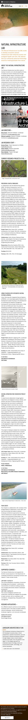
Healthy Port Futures (6, 614)
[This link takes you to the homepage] (6, 6)
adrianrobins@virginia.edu (8, 150)
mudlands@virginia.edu (14, 134)
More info (8, 714)
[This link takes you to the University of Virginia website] (8, 2)
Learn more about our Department (12, 648)
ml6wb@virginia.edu (13, 138)
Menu (20, 6)
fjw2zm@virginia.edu (7, 153)
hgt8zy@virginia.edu (7, 147)
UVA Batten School (6, 616)
